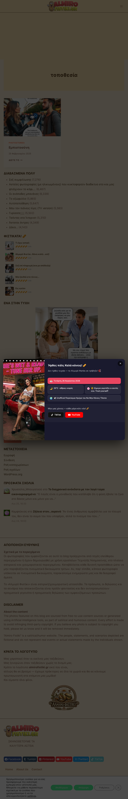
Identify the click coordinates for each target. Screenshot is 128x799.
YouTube (76, 414)
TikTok (57, 414)
